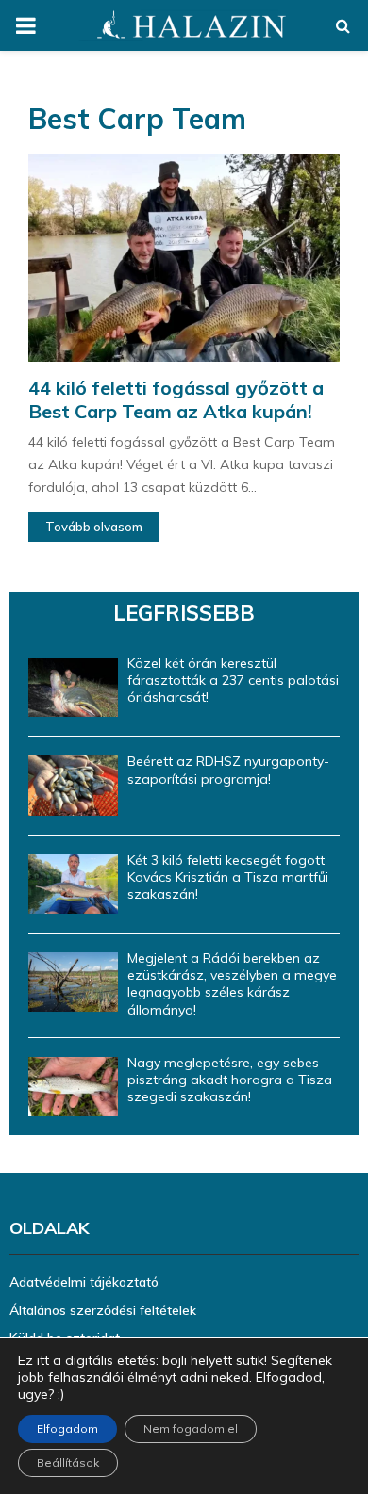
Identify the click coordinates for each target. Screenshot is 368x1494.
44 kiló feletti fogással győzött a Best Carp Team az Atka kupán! (176, 399)
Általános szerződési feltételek (102, 1310)
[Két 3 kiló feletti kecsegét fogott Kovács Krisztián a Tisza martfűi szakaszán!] (73, 884)
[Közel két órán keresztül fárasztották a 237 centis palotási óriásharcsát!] (73, 687)
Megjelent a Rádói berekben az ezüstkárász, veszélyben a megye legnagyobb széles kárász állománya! (232, 984)
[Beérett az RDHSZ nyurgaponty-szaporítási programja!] (73, 785)
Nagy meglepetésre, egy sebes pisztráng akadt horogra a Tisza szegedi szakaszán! (229, 1079)
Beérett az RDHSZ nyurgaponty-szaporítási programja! (228, 770)
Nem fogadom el (190, 1428)
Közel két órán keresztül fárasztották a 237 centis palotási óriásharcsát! (233, 680)
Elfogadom (67, 1428)
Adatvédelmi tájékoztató (84, 1282)
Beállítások (68, 1462)
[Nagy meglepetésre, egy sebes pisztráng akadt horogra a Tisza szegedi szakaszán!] (73, 1086)
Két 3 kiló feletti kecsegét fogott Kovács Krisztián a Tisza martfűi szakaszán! (227, 877)
